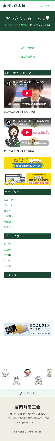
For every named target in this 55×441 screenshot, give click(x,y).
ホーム (8, 24)
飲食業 (25, 24)
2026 (6, 244)
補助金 (7, 227)
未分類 (7, 221)
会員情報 (16, 24)
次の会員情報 (28, 56)
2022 (6, 266)
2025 (6, 249)
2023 (6, 260)
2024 (6, 255)
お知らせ (8, 199)
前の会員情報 (28, 48)
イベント (8, 205)
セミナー (8, 210)
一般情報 (8, 216)
